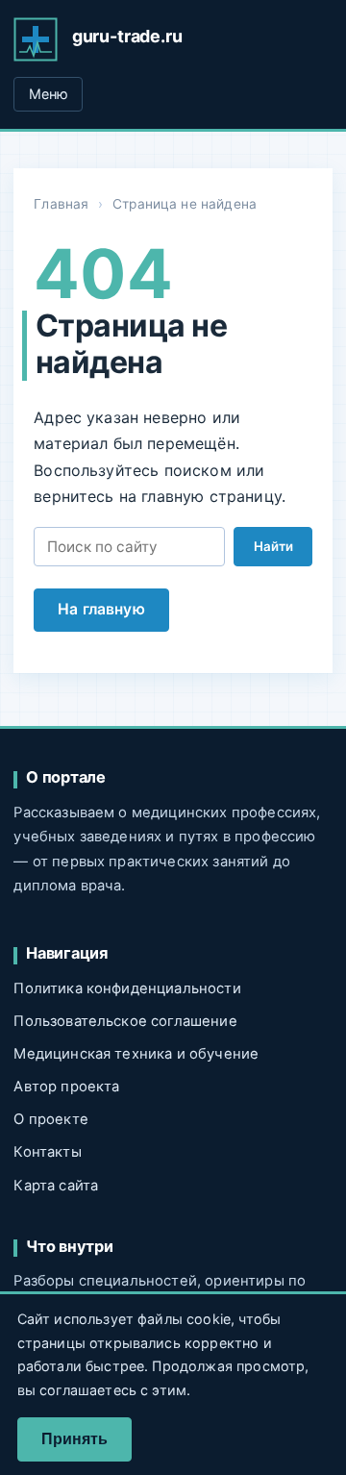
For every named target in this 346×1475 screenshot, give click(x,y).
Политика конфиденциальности (126, 988)
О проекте (50, 1119)
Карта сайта (55, 1185)
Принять (74, 1439)
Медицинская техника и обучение (136, 1053)
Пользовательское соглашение (124, 1021)
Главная (61, 204)
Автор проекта (66, 1086)
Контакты (47, 1152)
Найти (273, 546)
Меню (48, 94)
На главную (101, 609)
